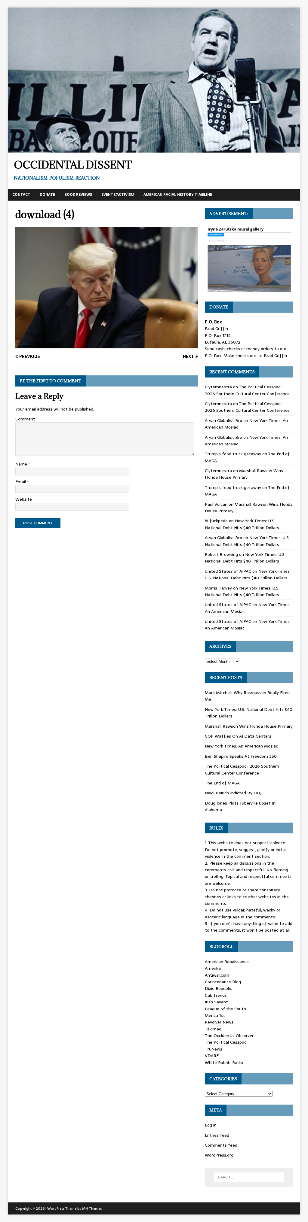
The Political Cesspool (226, 1042)
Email (21, 481)
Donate (47, 195)
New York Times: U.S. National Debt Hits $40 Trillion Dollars (242, 524)
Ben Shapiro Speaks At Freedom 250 (241, 756)
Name (21, 464)
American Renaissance (227, 961)
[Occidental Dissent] (154, 149)
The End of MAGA (222, 783)
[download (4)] (106, 345)
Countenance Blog (223, 981)
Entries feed (217, 1135)
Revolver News (219, 1022)
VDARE (212, 1055)
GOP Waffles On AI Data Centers (238, 736)
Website (23, 499)
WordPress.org (219, 1155)
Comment (25, 419)
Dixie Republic (218, 988)
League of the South (225, 1008)
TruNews (213, 1049)
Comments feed (221, 1145)
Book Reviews (78, 195)
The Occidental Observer (229, 1035)
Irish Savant (216, 1002)
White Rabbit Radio (224, 1062)
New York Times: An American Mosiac (241, 746)
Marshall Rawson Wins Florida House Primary (244, 474)
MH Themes (92, 1208)
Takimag (213, 1029)
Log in (211, 1125)
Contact (21, 195)
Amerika (213, 968)
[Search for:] (248, 1177)
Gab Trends (216, 995)
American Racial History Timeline (177, 195)
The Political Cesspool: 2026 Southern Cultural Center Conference (247, 390)
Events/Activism (117, 195)
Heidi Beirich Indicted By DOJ (233, 793)
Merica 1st (215, 1015)
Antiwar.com (217, 975)
